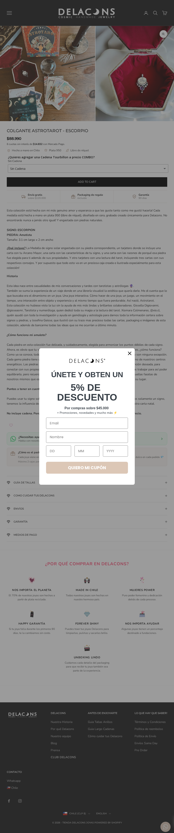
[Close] (130, 353)
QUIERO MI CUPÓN (87, 468)
